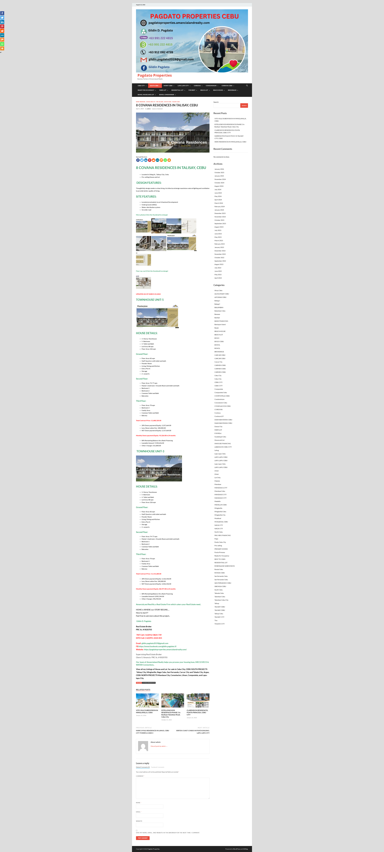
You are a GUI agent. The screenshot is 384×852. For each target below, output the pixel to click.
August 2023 (218, 227)
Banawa (217, 314)
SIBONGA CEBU (220, 586)
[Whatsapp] (165, 160)
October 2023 (219, 220)
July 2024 (217, 189)
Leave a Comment (157, 109)
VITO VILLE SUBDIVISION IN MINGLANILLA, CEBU (147, 711)
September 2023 (220, 223)
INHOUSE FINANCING (222, 443)
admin (149, 109)
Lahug (216, 450)
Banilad (217, 318)
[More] (169, 160)
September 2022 (220, 261)
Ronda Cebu (218, 569)
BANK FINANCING (140, 101)
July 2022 (217, 268)
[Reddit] (153, 160)
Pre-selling (159, 101)
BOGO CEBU (219, 341)
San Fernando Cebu (221, 579)
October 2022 (219, 257)
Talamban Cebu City (221, 600)
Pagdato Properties (155, 75)
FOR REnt (217, 433)
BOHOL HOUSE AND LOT (146, 94)
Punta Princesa (219, 552)
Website (139, 821)
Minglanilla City (219, 515)
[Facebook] (138, 160)
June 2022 (218, 271)
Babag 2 (217, 304)
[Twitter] (142, 160)
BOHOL (217, 345)
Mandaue (217, 484)
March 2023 (218, 240)
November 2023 (220, 217)
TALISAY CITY (219, 617)
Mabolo (217, 481)
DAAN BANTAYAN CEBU (223, 420)
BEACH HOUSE (218, 90)
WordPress (236, 849)
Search (216, 102)
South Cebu (167, 101)
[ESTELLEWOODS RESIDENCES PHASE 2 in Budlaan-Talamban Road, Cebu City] (172, 701)
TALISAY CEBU (219, 607)
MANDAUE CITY (220, 494)
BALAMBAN (218, 307)
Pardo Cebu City (220, 542)
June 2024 (218, 193)
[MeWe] (157, 160)
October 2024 (219, 183)
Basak (216, 328)
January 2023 (219, 247)
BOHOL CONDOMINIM (166, 94)
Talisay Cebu (176, 101)
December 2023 (220, 213)
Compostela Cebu (220, 392)
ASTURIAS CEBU (220, 297)
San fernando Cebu (221, 576)
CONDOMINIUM (211, 85)
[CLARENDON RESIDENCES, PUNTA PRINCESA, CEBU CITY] (198, 701)
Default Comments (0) (143, 767)
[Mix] (161, 160)
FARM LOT (162, 90)
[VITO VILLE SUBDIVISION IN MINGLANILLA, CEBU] (147, 701)
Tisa (215, 620)
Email (139, 812)
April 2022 (218, 278)
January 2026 (219, 169)
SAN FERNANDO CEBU (222, 583)
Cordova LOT (219, 416)
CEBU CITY (141, 85)
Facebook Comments (157, 767)
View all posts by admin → (159, 746)
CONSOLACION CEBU (222, 406)
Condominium (219, 399)
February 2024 (219, 206)
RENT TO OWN (219, 559)
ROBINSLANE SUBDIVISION (224, 566)
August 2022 (218, 264)
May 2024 (218, 196)
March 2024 (218, 203)
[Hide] (1, 52)
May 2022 (218, 274)
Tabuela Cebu (219, 593)
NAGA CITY (218, 525)
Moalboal (217, 518)
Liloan (216, 471)
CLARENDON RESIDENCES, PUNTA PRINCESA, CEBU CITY (197, 712)
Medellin (217, 501)
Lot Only (217, 477)
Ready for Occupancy (221, 556)
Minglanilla (218, 508)
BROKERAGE (232, 90)
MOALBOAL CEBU (221, 522)
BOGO (216, 338)
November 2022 (220, 254)
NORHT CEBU (168, 85)
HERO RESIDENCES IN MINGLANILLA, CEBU (230, 142)
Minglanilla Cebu (220, 511)
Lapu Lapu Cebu (220, 454)
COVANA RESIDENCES (148, 683)
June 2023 (218, 234)
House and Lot (150, 101)
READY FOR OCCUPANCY (146, 90)
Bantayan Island (220, 324)
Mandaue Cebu (219, 491)
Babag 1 (217, 301)
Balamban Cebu (219, 311)
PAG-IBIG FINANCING (222, 535)
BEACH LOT (204, 90)
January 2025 (219, 176)
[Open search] (247, 85)
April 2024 (218, 200)
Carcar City (218, 362)
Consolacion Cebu (220, 403)
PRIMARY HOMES (221, 549)
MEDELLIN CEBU (220, 505)
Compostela (218, 389)
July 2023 (217, 230)
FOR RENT (191, 90)
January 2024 (219, 210)
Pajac (216, 539)
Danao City (218, 426)
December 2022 (220, 251)
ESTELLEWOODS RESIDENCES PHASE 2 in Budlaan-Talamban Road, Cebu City (170, 713)
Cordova (217, 413)
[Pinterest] (149, 160)
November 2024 (220, 179)
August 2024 (218, 186)
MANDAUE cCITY (220, 488)
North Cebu (218, 532)
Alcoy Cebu (218, 290)
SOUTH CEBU (154, 85)
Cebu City (217, 375)
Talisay (216, 603)
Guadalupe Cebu (220, 437)
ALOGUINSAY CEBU (221, 294)
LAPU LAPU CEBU (221, 457)
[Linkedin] (146, 160)
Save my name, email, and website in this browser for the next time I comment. (168, 832)
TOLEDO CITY (219, 624)
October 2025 (219, 172)
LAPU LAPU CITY (183, 85)
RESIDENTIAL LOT (177, 90)
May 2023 (218, 237)
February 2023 (219, 244)
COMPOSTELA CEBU (222, 396)
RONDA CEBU (219, 573)
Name (138, 802)
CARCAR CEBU (219, 355)
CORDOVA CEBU (227, 85)
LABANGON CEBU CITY (223, 447)
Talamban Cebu (219, 596)
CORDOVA (197, 85)
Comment (140, 776)
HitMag (245, 849)
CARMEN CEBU (220, 365)
